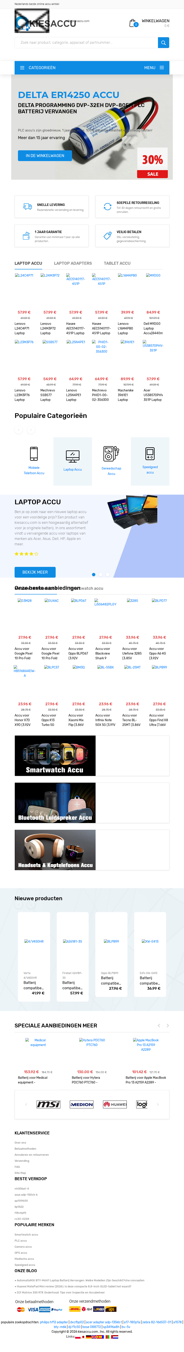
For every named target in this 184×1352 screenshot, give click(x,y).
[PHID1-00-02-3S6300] (101, 358)
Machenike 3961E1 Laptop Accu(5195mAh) (127, 396)
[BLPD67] (78, 616)
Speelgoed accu (25, 1265)
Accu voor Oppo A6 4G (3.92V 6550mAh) (157, 654)
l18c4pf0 (20, 1212)
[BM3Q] (79, 683)
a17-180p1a (132, 1322)
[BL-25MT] (132, 683)
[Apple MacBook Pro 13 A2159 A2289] (146, 1045)
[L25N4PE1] (76, 358)
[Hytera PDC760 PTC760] (92, 1042)
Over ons (20, 1142)
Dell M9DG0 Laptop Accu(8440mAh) (153, 328)
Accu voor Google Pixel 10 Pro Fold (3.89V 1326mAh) (50, 654)
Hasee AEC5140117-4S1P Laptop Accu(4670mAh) (75, 329)
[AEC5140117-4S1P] (75, 291)
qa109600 (21, 1200)
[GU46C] (52, 616)
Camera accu (23, 1246)
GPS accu (21, 1252)
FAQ (17, 1167)
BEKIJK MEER (35, 572)
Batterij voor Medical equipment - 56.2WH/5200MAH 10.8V (36, 1080)
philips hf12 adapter (54, 1322)
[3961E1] (127, 358)
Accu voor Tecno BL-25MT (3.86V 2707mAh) (131, 721)
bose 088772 (91, 1327)
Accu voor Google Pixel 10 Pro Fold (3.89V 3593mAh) (23, 654)
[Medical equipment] (38, 1042)
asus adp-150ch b (26, 1194)
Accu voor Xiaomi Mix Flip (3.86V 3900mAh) (76, 721)
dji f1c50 (74, 1327)
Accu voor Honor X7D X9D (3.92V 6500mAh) (23, 721)
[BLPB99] (159, 683)
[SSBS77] (50, 358)
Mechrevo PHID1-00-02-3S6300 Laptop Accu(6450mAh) (101, 396)
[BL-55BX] (105, 683)
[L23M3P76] (24, 358)
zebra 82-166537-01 (156, 1322)
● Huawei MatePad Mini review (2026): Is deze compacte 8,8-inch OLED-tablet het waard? (73, 1286)
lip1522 (19, 1206)
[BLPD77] (159, 616)
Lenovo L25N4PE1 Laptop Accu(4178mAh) (75, 396)
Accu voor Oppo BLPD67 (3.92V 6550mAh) (78, 654)
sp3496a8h (111, 1327)
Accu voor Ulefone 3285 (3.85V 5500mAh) (132, 654)
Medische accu (24, 1258)
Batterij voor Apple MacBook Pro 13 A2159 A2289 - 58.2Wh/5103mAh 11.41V (146, 1080)
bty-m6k (60, 1327)
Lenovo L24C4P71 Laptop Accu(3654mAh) (24, 329)
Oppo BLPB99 (109, 973)
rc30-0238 (22, 1219)
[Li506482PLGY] (105, 616)
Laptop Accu (73, 470)
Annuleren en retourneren (32, 1154)
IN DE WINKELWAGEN (45, 155)
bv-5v (126, 1327)
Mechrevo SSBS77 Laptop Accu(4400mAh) (49, 396)
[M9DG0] (153, 291)
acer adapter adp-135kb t (104, 1322)
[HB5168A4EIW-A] (25, 683)
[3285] (132, 616)
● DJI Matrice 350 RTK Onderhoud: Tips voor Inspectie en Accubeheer (60, 1292)
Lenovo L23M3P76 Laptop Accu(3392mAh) (24, 396)
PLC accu (21, 1240)
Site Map (20, 1173)
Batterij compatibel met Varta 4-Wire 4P (33, 986)
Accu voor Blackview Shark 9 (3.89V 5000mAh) (103, 654)
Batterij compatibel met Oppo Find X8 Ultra (110, 981)
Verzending (22, 1160)
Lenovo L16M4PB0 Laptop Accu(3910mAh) (127, 329)
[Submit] (163, 42)
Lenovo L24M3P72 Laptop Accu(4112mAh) (49, 329)
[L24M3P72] (50, 291)
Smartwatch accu (26, 1234)
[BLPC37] (51, 683)
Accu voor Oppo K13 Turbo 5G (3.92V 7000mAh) (49, 721)
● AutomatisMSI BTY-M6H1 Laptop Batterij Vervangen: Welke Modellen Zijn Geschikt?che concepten (80, 1280)
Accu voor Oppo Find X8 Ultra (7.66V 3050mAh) (158, 721)
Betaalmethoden (25, 1148)
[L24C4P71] (24, 291)
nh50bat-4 (22, 1188)
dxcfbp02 (77, 1322)
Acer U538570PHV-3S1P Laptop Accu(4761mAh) (153, 396)
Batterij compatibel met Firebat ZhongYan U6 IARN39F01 (72, 986)
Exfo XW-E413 (148, 973)
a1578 (177, 1322)
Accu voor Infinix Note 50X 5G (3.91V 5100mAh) (105, 721)
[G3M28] (25, 616)
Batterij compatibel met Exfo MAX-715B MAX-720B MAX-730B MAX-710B (149, 981)
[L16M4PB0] (127, 291)
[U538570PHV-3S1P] (153, 358)
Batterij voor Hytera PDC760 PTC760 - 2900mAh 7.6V (86, 1080)
